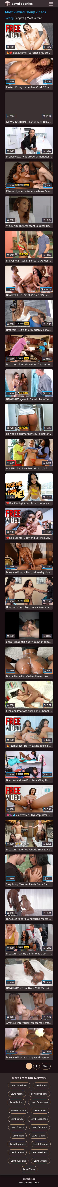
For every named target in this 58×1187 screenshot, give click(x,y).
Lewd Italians (38, 1135)
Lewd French (17, 1127)
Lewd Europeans (39, 1118)
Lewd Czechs (40, 1110)
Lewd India (18, 1135)
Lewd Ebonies (22, 4)
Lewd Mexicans (39, 1152)
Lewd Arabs (41, 1085)
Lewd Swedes (40, 1160)
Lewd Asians (17, 1093)
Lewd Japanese (18, 1144)
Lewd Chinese (18, 1110)
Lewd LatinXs (17, 1152)
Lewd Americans (19, 1085)
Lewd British (16, 1102)
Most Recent (34, 18)
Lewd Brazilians (39, 1093)
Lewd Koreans (40, 1144)
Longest (19, 18)
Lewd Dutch (17, 1118)
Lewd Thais (29, 1169)
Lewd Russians (18, 1160)
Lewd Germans (39, 1127)
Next (46, 1066)
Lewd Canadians (39, 1102)
